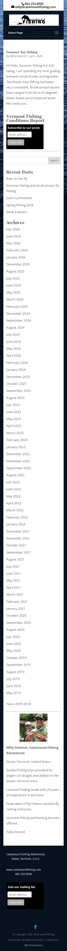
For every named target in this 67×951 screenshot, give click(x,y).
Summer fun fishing (21, 52)
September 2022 (18, 468)
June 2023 (13, 412)
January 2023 (15, 447)
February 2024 (17, 362)
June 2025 (13, 285)
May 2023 (13, 419)
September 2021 (18, 552)
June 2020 (13, 643)
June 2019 (13, 686)
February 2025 (17, 306)
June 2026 (13, 236)
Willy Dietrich (18, 56)
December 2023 (18, 377)
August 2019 (15, 672)
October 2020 (16, 615)
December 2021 (18, 531)
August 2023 (15, 398)
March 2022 (15, 510)
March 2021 (15, 594)
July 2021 (13, 566)
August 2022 (15, 475)
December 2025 (18, 264)
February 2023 (17, 440)
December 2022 (18, 454)
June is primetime (19, 198)
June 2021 (13, 573)
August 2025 (15, 271)
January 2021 (15, 608)
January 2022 (15, 524)
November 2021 (18, 538)
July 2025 (13, 278)
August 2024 (15, 327)
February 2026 (17, 250)
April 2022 (13, 503)
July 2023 (13, 405)
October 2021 (16, 545)
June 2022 (13, 489)
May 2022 (13, 496)
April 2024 (13, 355)
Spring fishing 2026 (20, 205)
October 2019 (16, 658)
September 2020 (18, 622)
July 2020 (13, 637)
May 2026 (13, 243)
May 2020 (13, 650)
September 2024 (18, 320)
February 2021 (17, 601)
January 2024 (15, 369)
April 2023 (13, 426)
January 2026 (15, 257)
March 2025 (15, 299)
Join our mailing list (21, 887)
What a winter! (16, 212)
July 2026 (13, 229)
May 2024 (13, 348)
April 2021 (13, 587)
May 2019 (13, 693)
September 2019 (18, 664)
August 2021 (15, 559)
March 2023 (15, 433)
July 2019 (13, 679)
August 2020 (15, 629)
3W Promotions (33, 945)
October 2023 (16, 383)
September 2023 (18, 390)
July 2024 (13, 334)
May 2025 (13, 292)
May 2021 (13, 580)
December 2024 (18, 313)
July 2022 (13, 482)
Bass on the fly (16, 178)
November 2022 (18, 461)
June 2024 (13, 341)
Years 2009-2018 (18, 704)
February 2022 (17, 517)
